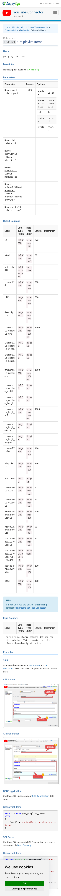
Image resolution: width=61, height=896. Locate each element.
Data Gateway (24, 845)
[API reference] (33, 70)
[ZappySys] (11, 4)
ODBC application (40, 796)
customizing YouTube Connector (30, 608)
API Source (34, 665)
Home (7, 27)
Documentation (11, 30)
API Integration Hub (20, 27)
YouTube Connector (28, 12)
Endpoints (24, 30)
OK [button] (24, 883)
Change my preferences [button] (24, 888)
